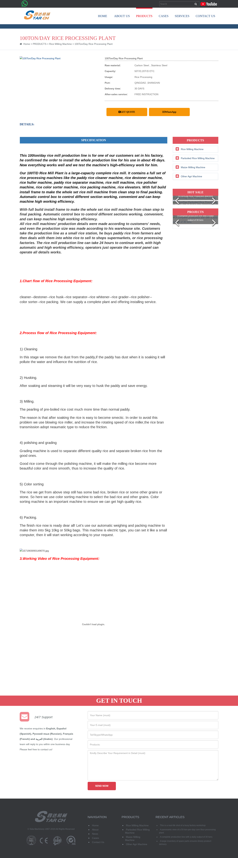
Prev (177, 201)
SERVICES (182, 16)
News (95, 833)
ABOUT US (122, 16)
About (95, 829)
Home (102, 16)
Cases (95, 838)
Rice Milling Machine (60, 44)
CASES (163, 16)
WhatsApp (170, 112)
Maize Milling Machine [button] (193, 167)
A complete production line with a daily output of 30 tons (186, 837)
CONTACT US (205, 16)
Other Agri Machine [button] (191, 176)
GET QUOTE (128, 112)
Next (213, 201)
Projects (195, 212)
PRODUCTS (144, 16)
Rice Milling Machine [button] (192, 149)
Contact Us (98, 842)
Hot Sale (195, 192)
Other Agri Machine (136, 844)
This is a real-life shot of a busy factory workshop (183, 825)
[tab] (195, 149)
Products (195, 140)
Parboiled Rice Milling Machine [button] (198, 158)
